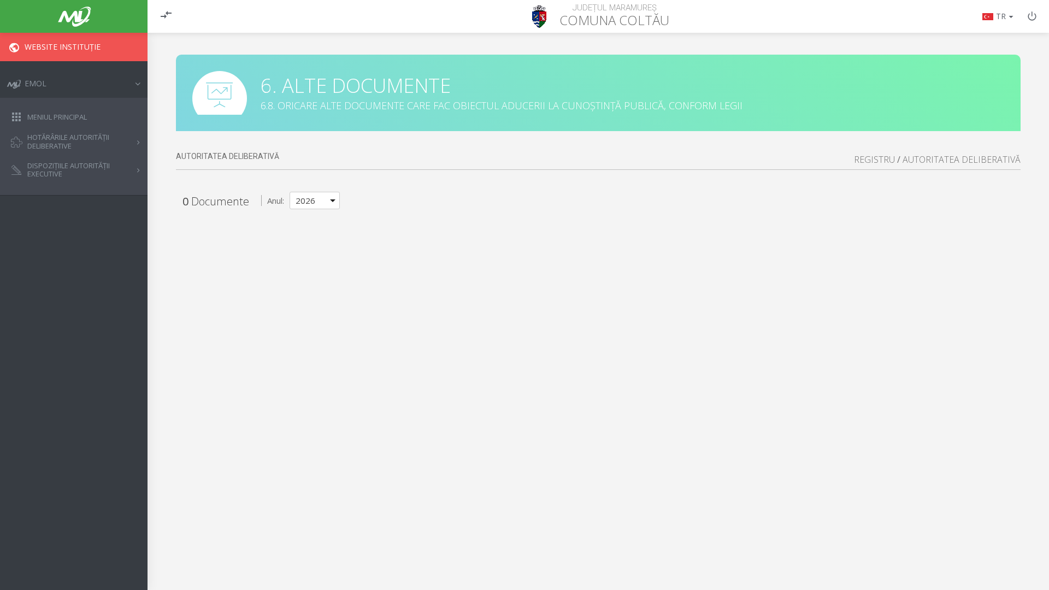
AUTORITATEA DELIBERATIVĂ (962, 160)
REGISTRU (874, 160)
